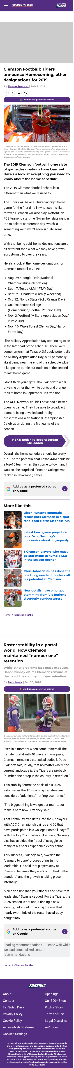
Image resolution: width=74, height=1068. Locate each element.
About (7, 994)
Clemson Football (24, 614)
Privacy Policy (12, 1014)
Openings (51, 994)
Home (7, 614)
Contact (8, 1000)
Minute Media (21, 1043)
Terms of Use (54, 1014)
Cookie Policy (12, 1020)
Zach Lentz (15, 682)
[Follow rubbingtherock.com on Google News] (65, 488)
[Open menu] (6, 5)
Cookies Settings (15, 1034)
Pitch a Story (54, 1007)
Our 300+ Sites (55, 1000)
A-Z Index (52, 1027)
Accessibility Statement (20, 1027)
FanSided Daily (13, 1007)
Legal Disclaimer (57, 1020)
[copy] (25, 93)
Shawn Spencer (18, 86)
